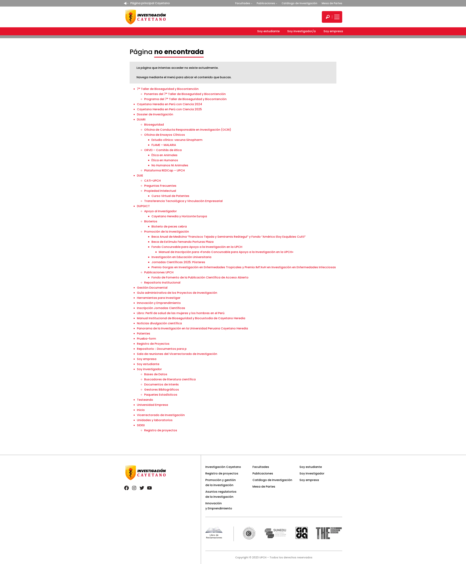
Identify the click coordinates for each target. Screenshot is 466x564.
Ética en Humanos (164, 160)
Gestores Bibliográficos (161, 389)
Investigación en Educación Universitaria (181, 257)
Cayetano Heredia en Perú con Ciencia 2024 (169, 104)
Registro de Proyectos (153, 344)
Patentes (143, 333)
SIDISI (141, 425)
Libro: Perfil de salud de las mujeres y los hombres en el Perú (180, 313)
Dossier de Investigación (155, 114)
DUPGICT (143, 206)
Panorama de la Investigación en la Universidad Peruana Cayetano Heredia (192, 328)
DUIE (140, 175)
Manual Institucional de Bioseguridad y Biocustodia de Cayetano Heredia (191, 318)
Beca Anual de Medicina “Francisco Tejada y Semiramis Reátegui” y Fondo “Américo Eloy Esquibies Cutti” (228, 237)
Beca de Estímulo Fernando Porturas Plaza (182, 242)
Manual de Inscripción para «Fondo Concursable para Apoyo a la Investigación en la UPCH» (226, 252)
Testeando (145, 400)
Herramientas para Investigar (158, 298)
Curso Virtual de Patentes (170, 196)
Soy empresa (146, 359)
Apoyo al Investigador (160, 211)
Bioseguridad (154, 124)
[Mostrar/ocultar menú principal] (336, 17)
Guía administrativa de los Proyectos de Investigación (177, 293)
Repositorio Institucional (162, 282)
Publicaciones (266, 3)
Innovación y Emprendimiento (159, 303)
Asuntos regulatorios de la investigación (220, 494)
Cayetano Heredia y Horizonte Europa (179, 216)
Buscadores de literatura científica (170, 379)
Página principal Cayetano (150, 3)
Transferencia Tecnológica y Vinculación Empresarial (183, 201)
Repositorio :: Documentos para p (162, 349)
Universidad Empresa (152, 405)
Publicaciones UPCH (158, 272)
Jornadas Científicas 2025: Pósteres (178, 262)
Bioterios (150, 221)
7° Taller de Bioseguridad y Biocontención (168, 89)
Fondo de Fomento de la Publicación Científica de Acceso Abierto (199, 277)
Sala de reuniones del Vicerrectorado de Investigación (177, 354)
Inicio (141, 410)
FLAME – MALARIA (163, 145)
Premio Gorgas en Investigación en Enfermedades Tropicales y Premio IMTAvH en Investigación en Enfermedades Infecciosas (243, 267)
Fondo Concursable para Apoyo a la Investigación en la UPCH (196, 247)
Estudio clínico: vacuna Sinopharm (176, 140)
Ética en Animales (164, 155)
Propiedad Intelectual (160, 191)
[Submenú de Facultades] (251, 3)
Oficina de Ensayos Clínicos (164, 135)
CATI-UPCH (152, 181)
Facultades (242, 3)
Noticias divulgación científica (159, 323)
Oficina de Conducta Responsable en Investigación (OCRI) (187, 130)
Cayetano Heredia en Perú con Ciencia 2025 (169, 109)
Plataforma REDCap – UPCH (164, 170)
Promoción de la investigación (166, 231)
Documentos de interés (161, 384)
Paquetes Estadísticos (160, 395)
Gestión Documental (152, 288)
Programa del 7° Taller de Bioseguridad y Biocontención (185, 99)
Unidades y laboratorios (155, 420)
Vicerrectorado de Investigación (161, 415)
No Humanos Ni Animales (169, 165)
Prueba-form (146, 339)
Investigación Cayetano (223, 467)
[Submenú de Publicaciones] (276, 3)
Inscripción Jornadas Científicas (161, 308)
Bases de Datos (155, 374)
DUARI (141, 119)
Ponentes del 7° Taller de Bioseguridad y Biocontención (185, 94)
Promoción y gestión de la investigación (220, 482)
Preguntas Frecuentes (160, 186)
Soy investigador (149, 369)
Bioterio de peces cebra (169, 226)
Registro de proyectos (160, 430)
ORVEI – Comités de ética (163, 150)
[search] (327, 17)
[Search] (327, 17)
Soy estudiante (148, 364)
